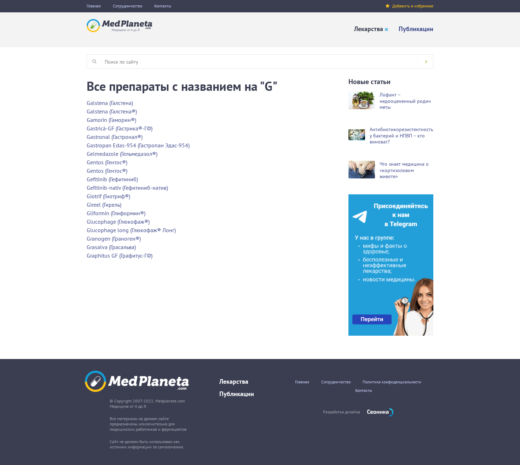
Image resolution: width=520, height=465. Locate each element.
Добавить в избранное (412, 5)
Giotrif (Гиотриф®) (108, 196)
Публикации (416, 29)
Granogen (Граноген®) (114, 238)
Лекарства (368, 29)
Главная (94, 5)
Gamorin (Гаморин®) (111, 119)
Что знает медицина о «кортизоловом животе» (404, 170)
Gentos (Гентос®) (107, 162)
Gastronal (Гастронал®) (115, 136)
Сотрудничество (127, 5)
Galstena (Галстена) (110, 102)
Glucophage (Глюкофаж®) (118, 221)
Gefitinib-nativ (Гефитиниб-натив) (127, 187)
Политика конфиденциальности (392, 381)
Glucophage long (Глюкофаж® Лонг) (131, 230)
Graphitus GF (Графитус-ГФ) (119, 255)
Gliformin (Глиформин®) (116, 213)
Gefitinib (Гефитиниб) (112, 179)
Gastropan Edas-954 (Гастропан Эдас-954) (138, 145)
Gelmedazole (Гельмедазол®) (122, 153)
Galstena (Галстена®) (112, 111)
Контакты (162, 5)
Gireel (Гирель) (104, 204)
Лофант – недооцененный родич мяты (405, 101)
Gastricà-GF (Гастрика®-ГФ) (119, 128)
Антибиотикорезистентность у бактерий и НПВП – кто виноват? (401, 135)
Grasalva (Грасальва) (111, 247)
